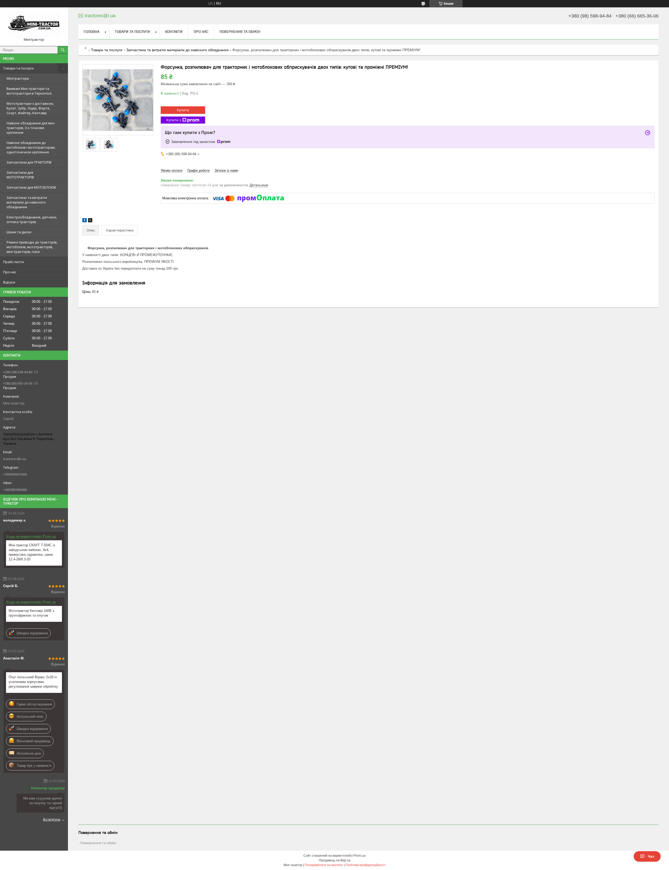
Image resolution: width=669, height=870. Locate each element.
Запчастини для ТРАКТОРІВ (29, 162)
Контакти (173, 32)
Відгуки (9, 282)
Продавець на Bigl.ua (334, 860)
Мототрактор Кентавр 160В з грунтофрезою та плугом (31, 613)
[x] (90, 221)
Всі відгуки (51, 819)
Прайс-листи (13, 261)
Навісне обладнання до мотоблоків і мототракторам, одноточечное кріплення (31, 147)
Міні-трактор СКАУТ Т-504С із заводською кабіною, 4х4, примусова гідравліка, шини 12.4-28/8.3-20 (32, 552)
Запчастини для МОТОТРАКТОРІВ (20, 174)
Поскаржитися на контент (324, 865)
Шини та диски (19, 232)
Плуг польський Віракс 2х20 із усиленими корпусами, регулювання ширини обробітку (33, 681)
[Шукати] (62, 50)
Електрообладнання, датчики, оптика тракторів (32, 219)
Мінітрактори (18, 78)
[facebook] (84, 221)
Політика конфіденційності (365, 865)
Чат (651, 856)
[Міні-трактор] (34, 24)
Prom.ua (360, 855)
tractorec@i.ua (14, 458)
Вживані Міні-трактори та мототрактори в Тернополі (29, 91)
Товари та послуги (18, 68)
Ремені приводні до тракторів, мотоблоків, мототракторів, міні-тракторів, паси (32, 247)
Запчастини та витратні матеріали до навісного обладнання (27, 202)
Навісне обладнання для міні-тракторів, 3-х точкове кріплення (31, 128)
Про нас (9, 272)
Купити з (173, 120)
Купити (183, 110)
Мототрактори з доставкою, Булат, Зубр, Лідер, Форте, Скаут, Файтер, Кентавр (30, 108)
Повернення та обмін (240, 32)
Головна (91, 32)
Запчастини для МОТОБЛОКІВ (31, 187)
